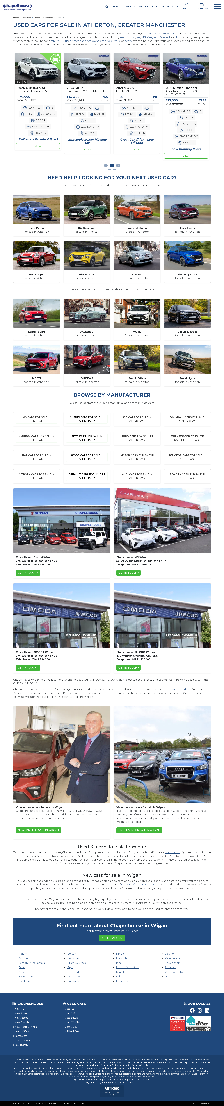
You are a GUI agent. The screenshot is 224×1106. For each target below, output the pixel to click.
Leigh (120, 976)
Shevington (172, 962)
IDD (82, 1103)
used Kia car (172, 852)
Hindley (121, 953)
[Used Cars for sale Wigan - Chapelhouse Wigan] (162, 754)
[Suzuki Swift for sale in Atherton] (36, 313)
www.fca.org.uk (40, 1068)
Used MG (70, 1013)
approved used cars (179, 689)
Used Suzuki (71, 1017)
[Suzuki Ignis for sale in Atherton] (187, 359)
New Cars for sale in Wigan (38, 830)
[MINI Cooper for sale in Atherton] (36, 255)
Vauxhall (164, 37)
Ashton (23, 958)
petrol (128, 41)
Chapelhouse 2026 (21, 1103)
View (38, 149)
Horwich (121, 958)
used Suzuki (127, 37)
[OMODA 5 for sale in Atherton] (87, 359)
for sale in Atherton (36, 419)
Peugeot (152, 37)
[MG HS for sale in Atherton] (137, 313)
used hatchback (75, 41)
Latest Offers (22, 1031)
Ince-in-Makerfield (127, 967)
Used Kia (69, 1008)
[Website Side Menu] (217, 7)
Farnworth (74, 972)
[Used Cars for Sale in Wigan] (61, 520)
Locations (26, 18)
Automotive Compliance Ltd (27, 1062)
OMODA (141, 884)
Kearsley (121, 972)
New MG (19, 1008)
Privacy (57, 1103)
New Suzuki (21, 1013)
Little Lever (123, 981)
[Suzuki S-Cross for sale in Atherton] (187, 313)
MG (143, 37)
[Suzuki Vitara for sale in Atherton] (137, 359)
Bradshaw (73, 958)
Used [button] (116, 6)
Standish (170, 967)
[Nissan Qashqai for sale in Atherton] (187, 255)
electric (116, 41)
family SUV (57, 41)
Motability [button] (147, 6)
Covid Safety (21, 1045)
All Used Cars (72, 1031)
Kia (138, 37)
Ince (119, 962)
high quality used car (161, 33)
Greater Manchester (43, 18)
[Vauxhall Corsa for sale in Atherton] (137, 209)
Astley (22, 967)
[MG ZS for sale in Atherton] (36, 359)
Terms (34, 1103)
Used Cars (76, 1004)
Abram (23, 953)
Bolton (71, 953)
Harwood (73, 981)
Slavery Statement (70, 1103)
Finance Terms (45, 1103)
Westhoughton (175, 972)
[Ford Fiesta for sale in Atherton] (187, 209)
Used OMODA (72, 1022)
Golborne (73, 976)
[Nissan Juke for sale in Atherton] (87, 255)
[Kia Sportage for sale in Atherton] (87, 209)
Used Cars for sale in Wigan (138, 830)
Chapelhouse (29, 1004)
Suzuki (131, 884)
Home (16, 18)
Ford (179, 37)
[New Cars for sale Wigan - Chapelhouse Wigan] (61, 754)
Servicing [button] (168, 6)
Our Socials (199, 1004)
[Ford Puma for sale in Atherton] (36, 209)
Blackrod (24, 981)
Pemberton (172, 958)
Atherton (24, 972)
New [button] (129, 6)
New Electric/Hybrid (26, 1027)
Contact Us (21, 1036)
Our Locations (111, 938)
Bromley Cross (76, 962)
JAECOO (154, 884)
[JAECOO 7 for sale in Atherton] (87, 313)
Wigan (169, 976)
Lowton (170, 953)
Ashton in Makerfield (32, 962)
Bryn (70, 967)
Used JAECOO (72, 1027)
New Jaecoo (21, 1017)
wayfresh (206, 1103)
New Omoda (22, 1022)
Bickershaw (26, 976)
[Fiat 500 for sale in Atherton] (137, 255)
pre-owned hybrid (98, 41)
